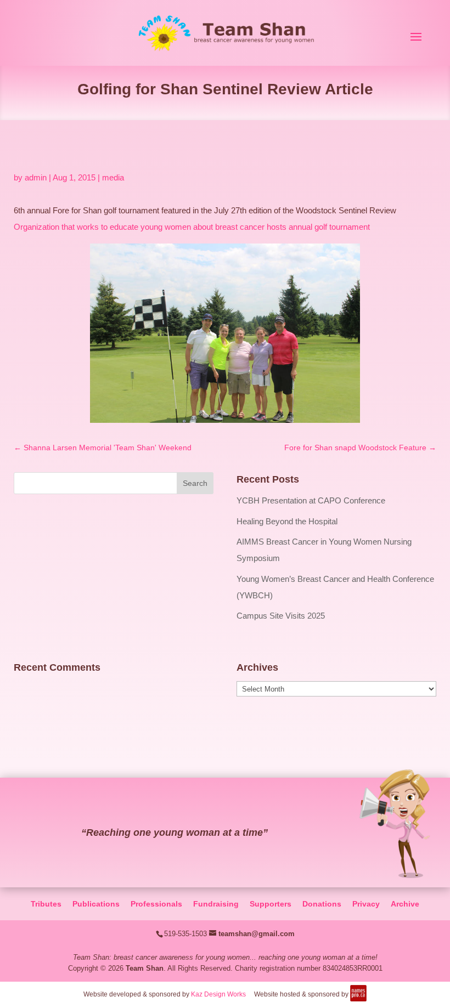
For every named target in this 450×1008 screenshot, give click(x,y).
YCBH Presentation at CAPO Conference (311, 500)
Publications (96, 903)
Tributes (46, 903)
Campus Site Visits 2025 (281, 615)
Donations (321, 903)
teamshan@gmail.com (256, 934)
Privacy (366, 903)
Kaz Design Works (218, 994)
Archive (405, 903)
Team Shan (145, 968)
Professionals (156, 903)
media (113, 177)
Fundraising (216, 903)
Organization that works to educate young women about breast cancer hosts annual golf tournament (192, 226)
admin (36, 177)
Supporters (270, 903)
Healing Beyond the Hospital (287, 521)
